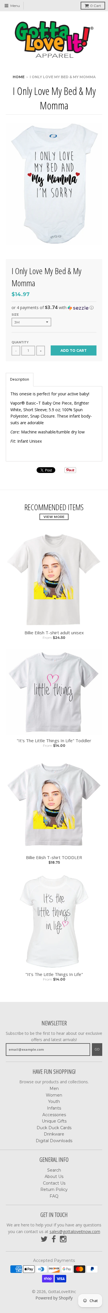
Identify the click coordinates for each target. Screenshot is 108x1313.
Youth (54, 1101)
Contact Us (54, 1183)
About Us (54, 1176)
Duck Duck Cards (54, 1127)
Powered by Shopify (54, 1298)
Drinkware (54, 1134)
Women (54, 1095)
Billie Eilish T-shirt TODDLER (54, 857)
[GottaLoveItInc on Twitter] (44, 1239)
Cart (95, 5)
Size (15, 315)
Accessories (54, 1114)
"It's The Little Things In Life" (54, 974)
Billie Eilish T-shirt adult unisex (54, 632)
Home (18, 77)
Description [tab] (19, 379)
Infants (54, 1108)
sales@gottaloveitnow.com (75, 1231)
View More (54, 517)
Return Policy (54, 1189)
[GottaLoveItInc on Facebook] (54, 1239)
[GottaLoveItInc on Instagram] (63, 1239)
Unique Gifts (54, 1121)
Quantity (20, 342)
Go (97, 1049)
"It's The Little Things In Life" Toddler (54, 740)
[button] (54, 308)
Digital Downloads (54, 1140)
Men (54, 1088)
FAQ (54, 1196)
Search (54, 1170)
